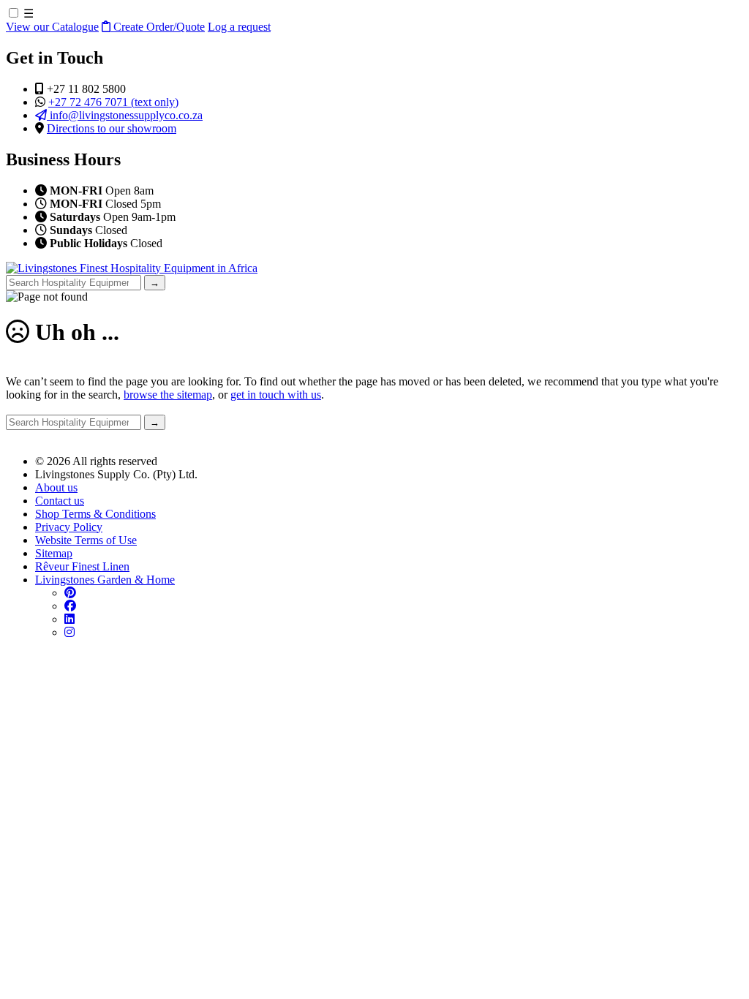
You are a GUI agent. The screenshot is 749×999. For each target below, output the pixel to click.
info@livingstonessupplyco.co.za (125, 115)
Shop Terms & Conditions (95, 514)
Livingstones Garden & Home (105, 579)
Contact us (59, 500)
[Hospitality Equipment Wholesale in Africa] (131, 268)
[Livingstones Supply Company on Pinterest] (70, 593)
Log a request (239, 26)
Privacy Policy (68, 527)
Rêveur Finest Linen (82, 566)
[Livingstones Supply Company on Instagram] (69, 632)
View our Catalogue (52, 26)
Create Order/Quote (157, 26)
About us (56, 487)
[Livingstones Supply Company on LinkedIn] (69, 619)
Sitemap (53, 553)
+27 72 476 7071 (113, 102)
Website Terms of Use (86, 540)
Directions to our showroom (111, 128)
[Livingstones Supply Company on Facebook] (70, 606)
